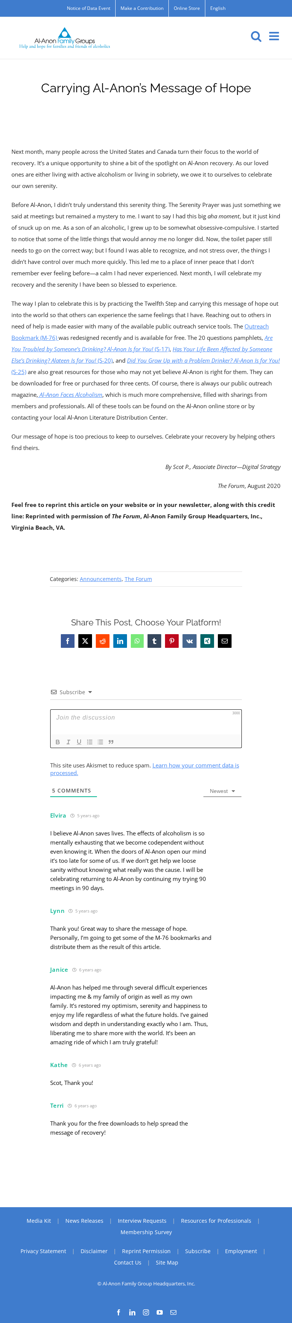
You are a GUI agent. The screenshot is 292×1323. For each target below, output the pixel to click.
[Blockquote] (111, 742)
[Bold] (57, 742)
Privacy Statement (43, 1251)
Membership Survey (146, 1232)
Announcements (101, 579)
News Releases (84, 1220)
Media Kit (39, 1220)
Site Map (167, 1262)
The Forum (138, 579)
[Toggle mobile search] (256, 36)
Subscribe (198, 1251)
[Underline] (79, 742)
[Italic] (68, 742)
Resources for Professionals (216, 1220)
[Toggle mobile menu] (275, 36)
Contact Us (127, 1262)
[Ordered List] (89, 742)
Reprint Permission (146, 1251)
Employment (241, 1251)
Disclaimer (94, 1251)
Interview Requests (142, 1220)
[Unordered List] (100, 742)
